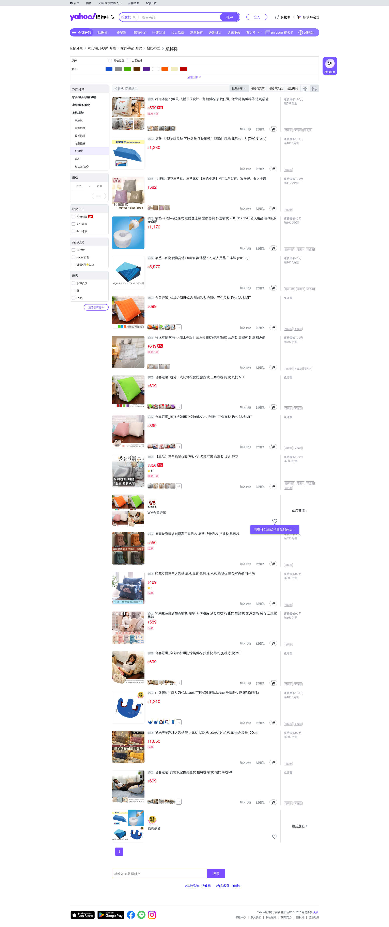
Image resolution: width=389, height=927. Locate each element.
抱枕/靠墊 (78, 112)
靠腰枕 (79, 120)
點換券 (102, 32)
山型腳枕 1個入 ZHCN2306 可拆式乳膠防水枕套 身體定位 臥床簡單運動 (203, 693)
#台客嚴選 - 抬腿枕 (228, 885)
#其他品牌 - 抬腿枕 (198, 885)
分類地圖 (314, 917)
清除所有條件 (96, 307)
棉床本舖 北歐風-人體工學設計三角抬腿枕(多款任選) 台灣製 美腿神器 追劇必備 (208, 99)
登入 (257, 17)
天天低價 (177, 32)
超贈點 (309, 32)
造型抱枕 (80, 128)
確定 (99, 196)
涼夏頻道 (196, 32)
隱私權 (300, 917)
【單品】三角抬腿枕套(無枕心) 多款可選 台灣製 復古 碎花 (193, 457)
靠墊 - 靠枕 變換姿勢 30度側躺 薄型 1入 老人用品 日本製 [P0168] (198, 258)
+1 (178, 722)
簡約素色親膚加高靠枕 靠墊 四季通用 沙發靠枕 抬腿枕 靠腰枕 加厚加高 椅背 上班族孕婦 (212, 615)
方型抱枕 (80, 143)
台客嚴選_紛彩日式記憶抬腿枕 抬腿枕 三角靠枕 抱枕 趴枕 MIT (196, 377)
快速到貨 (158, 32)
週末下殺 (234, 32)
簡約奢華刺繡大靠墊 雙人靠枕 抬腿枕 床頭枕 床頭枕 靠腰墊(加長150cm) (203, 733)
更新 (315, 912)
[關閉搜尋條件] (134, 17)
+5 (178, 407)
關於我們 (256, 917)
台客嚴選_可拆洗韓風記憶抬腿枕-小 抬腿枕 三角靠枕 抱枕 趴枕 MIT (200, 417)
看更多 (251, 32)
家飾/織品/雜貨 (81, 105)
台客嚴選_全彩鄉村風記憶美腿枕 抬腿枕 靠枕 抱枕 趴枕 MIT (194, 653)
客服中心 (240, 917)
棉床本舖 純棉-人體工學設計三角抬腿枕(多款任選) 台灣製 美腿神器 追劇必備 (206, 337)
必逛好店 (215, 32)
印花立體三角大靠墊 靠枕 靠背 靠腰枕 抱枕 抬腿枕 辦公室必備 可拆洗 (201, 574)
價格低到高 (258, 88)
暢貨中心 (140, 32)
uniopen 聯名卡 (282, 32)
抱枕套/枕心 (82, 166)
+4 (178, 327)
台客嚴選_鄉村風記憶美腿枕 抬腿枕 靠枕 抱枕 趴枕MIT (191, 772)
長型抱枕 (80, 135)
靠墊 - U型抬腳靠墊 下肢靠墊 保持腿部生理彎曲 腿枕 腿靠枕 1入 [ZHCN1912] (207, 139)
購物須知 (271, 917)
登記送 (121, 32)
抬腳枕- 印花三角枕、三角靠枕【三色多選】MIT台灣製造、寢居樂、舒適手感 (207, 179)
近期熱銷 (292, 88)
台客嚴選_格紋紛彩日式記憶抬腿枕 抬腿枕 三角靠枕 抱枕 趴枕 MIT (199, 298)
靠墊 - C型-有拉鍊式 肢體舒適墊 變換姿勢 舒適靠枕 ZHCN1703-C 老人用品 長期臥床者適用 (212, 220)
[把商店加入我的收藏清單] (274, 521)
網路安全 (286, 917)
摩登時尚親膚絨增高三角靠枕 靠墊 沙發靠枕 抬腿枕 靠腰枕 (193, 534)
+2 (178, 486)
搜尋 (216, 873)
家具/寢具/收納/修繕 (84, 97)
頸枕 (77, 159)
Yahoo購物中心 (92, 17)
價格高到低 (276, 88)
